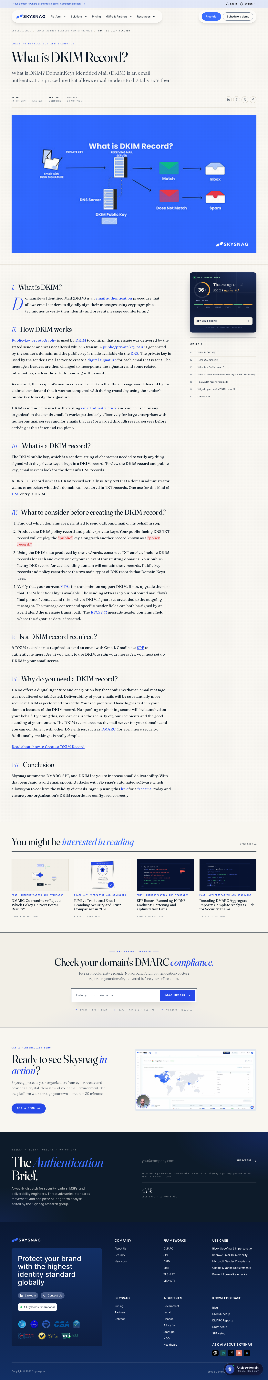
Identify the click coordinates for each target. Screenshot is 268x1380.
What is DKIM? (206, 352)
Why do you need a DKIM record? (216, 389)
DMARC (108, 729)
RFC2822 (99, 612)
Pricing (119, 1306)
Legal (166, 1312)
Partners (120, 1312)
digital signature (102, 359)
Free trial (211, 16)
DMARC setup (221, 1314)
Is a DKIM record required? (213, 381)
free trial (145, 788)
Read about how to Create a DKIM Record (48, 746)
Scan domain (175, 995)
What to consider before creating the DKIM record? (226, 374)
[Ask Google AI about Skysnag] (247, 1353)
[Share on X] (245, 99)
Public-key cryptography (34, 340)
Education (169, 1325)
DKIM (80, 340)
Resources (144, 16)
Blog (215, 1307)
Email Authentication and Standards (64, 30)
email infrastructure (99, 408)
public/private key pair (123, 347)
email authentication (114, 298)
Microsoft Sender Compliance (231, 1261)
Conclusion (204, 396)
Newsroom (121, 1261)
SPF (140, 647)
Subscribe (244, 1160)
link (124, 788)
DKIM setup (219, 1327)
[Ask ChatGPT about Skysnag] (215, 1353)
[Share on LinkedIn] (228, 99)
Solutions (77, 16)
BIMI (166, 1267)
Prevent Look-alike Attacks (229, 1274)
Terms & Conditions (217, 1371)
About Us (120, 1248)
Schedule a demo (238, 16)
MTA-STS (169, 1280)
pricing (96, 16)
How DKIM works (208, 359)
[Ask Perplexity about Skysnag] (223, 1353)
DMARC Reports (222, 1320)
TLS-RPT (169, 1274)
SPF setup (218, 1333)
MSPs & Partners (117, 16)
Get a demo (26, 1108)
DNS (134, 353)
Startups (168, 1331)
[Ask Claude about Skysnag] (239, 1353)
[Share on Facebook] (236, 99)
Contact (120, 1318)
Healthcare (170, 1344)
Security (120, 1255)
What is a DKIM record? (211, 367)
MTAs (65, 586)
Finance (168, 1318)
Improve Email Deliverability (230, 1255)
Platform (56, 16)
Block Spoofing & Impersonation (232, 1248)
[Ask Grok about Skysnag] (231, 1353)
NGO (166, 1338)
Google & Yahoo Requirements (231, 1267)
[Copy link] (253, 99)
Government (171, 1306)
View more (246, 844)
